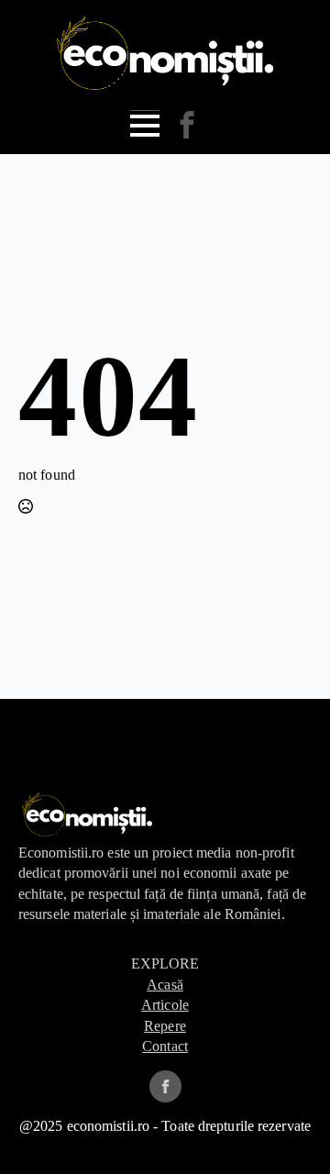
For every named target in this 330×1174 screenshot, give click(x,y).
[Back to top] (286, 1130)
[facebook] (165, 1086)
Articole (165, 1005)
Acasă (165, 984)
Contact (165, 1046)
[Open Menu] (145, 125)
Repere (165, 1026)
